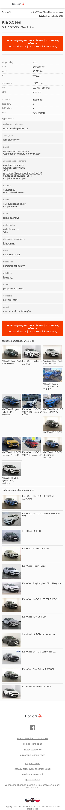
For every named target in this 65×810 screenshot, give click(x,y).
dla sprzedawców (32, 749)
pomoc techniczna (32, 743)
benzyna (59, 12)
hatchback (49, 12)
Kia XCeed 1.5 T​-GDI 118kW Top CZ (39, 652)
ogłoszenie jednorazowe (32, 755)
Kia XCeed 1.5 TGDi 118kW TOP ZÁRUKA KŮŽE (32, 412)
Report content (32, 763)
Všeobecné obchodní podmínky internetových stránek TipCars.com (32, 786)
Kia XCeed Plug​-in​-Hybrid (33, 566)
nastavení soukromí (32, 774)
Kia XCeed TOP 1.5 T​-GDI (34, 617)
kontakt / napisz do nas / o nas (32, 738)
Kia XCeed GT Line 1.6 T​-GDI (35, 548)
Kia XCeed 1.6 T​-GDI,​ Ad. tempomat (38, 634)
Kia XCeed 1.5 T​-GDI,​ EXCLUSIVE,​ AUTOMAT (53, 455)
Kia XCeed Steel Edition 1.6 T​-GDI (38, 669)
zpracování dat (32, 779)
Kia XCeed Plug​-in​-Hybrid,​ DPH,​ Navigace (10, 412)
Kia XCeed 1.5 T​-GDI (52, 432)
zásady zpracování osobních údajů (32, 768)
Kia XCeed (37, 12)
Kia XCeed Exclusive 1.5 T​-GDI (36, 686)
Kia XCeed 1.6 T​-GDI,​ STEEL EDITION (40, 599)
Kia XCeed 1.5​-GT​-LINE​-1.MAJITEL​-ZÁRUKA (51, 386)
